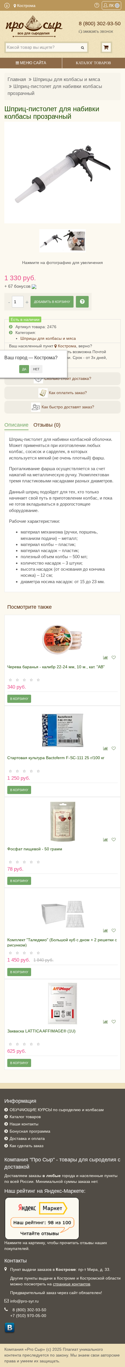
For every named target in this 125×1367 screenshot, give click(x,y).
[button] (12, 172)
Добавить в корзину (52, 301)
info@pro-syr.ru (24, 1301)
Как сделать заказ (26, 1145)
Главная (17, 79)
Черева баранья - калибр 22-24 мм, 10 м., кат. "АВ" (56, 666)
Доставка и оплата (27, 1138)
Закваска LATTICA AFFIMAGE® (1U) (41, 1031)
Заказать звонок (97, 32)
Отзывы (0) (46, 425)
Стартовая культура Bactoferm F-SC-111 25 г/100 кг (55, 757)
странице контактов (71, 1284)
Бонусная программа (30, 1131)
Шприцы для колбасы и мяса (66, 79)
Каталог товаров (25, 1116)
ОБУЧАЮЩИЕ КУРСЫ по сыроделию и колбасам (57, 1109)
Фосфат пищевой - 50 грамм (34, 849)
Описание (16, 425)
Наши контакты (24, 1124)
